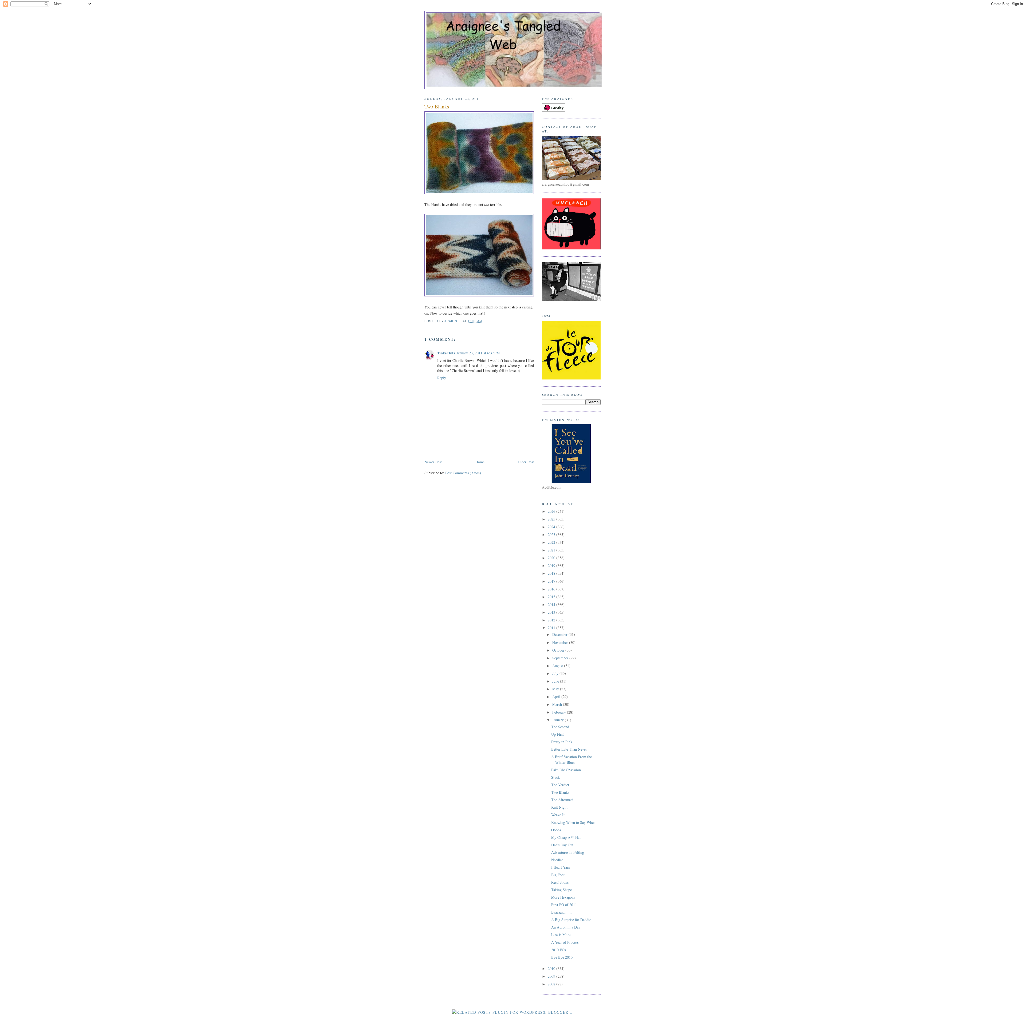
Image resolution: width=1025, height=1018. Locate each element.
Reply (441, 377)
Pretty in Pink (561, 741)
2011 (552, 627)
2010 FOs (558, 949)
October (558, 650)
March (557, 704)
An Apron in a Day (565, 927)
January (558, 719)
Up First (557, 734)
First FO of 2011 (564, 904)
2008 (552, 983)
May (556, 688)
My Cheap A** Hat (566, 837)
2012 (552, 619)
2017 (552, 581)
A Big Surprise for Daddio (571, 919)
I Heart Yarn (560, 867)
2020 (552, 557)
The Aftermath (562, 799)
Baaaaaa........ (561, 912)
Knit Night (559, 807)
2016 (552, 589)
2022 (552, 542)
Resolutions (560, 882)
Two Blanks (560, 792)
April (556, 696)
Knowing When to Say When (573, 822)
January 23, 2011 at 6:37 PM (478, 352)
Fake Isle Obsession (566, 769)
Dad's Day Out (562, 844)
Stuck (555, 777)
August (558, 665)
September (560, 657)
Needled (557, 859)
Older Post (526, 461)
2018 (552, 573)
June (556, 681)
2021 (552, 550)
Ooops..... (558, 829)
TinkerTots (446, 353)
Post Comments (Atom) (463, 472)
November (560, 642)
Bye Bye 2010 (562, 957)
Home (479, 461)
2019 (552, 565)
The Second (560, 726)
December (560, 634)
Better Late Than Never (569, 749)
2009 (552, 976)
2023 (552, 534)
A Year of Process (564, 942)
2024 (552, 526)
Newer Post (433, 461)
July (555, 673)
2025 (552, 519)
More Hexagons (563, 897)
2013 (552, 612)
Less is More (560, 934)
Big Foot (558, 874)
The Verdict (560, 784)
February (559, 712)
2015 (552, 596)
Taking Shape (561, 889)
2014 (552, 604)
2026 (552, 511)
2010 (552, 968)
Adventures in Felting (567, 852)
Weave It (558, 814)
